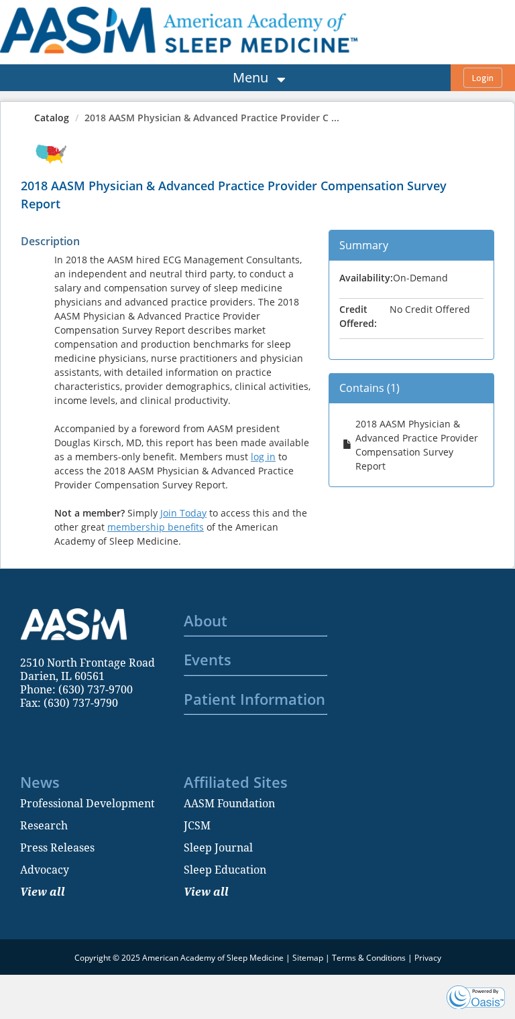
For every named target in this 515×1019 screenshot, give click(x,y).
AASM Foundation (229, 803)
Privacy (427, 957)
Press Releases (57, 847)
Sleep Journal (218, 847)
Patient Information (254, 699)
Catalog (51, 117)
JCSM (197, 825)
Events (207, 659)
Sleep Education (225, 869)
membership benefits (155, 527)
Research (44, 825)
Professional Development (87, 803)
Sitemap (307, 957)
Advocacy (44, 869)
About (205, 620)
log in (263, 456)
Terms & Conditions (369, 957)
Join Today (183, 512)
